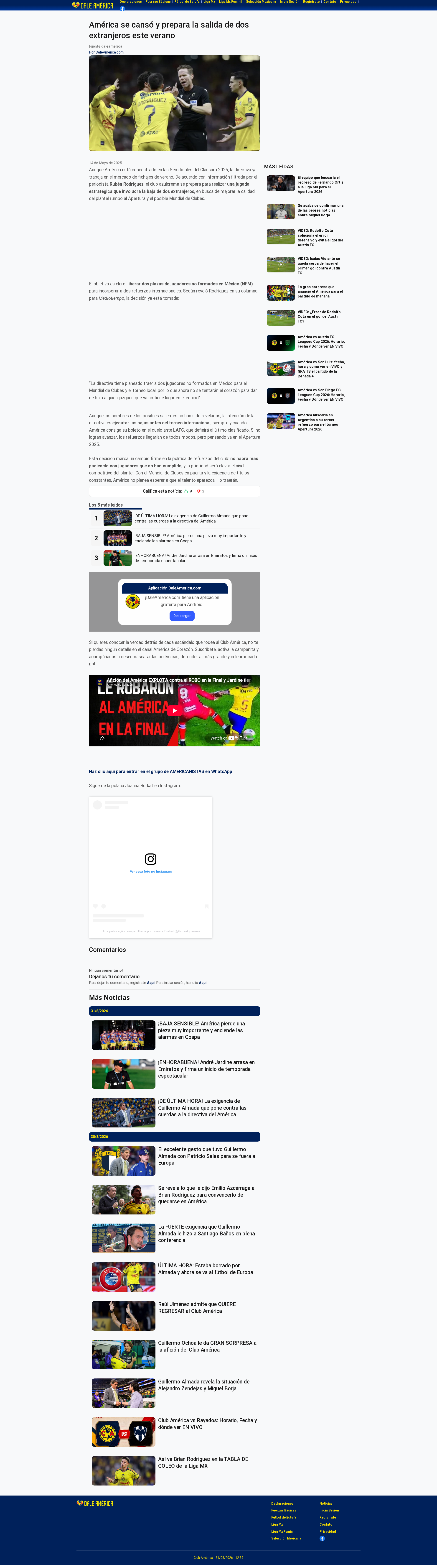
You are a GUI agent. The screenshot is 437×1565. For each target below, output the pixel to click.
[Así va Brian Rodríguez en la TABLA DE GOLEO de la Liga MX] (125, 1471)
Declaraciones (282, 1503)
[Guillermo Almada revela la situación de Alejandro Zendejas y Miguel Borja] (125, 1393)
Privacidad (328, 1531)
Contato (326, 1524)
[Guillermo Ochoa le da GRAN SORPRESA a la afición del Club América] (125, 1354)
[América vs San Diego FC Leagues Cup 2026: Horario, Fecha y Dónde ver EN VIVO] (282, 396)
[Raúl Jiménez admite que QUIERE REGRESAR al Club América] (125, 1316)
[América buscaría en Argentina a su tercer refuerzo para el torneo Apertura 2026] (282, 421)
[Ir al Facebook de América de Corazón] (122, 8)
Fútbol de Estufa (283, 1517)
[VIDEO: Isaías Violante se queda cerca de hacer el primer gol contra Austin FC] (282, 265)
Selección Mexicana (286, 1538)
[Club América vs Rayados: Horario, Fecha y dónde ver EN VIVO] (125, 1432)
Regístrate (328, 1517)
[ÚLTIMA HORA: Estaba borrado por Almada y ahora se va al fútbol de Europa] (125, 1277)
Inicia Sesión (329, 1510)
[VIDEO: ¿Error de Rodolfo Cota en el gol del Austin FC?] (282, 318)
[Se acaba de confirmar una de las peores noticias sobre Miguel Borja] (282, 212)
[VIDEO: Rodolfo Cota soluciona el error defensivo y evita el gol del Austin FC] (282, 237)
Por (106, 52)
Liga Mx (277, 1524)
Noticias (326, 1503)
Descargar (182, 616)
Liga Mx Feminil (283, 1531)
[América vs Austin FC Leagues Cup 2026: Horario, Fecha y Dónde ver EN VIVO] (282, 343)
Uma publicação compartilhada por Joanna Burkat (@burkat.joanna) (151, 931)
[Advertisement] (174, 241)
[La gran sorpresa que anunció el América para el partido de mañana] (282, 293)
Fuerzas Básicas (283, 1510)
